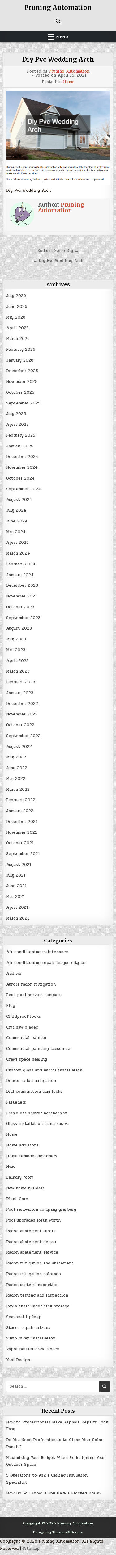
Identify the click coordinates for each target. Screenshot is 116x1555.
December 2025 (22, 371)
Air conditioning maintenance (37, 952)
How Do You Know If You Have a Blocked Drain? (53, 1493)
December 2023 (22, 585)
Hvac (10, 1166)
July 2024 (16, 510)
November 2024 (22, 467)
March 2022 (18, 789)
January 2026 (19, 360)
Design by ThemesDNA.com (58, 1532)
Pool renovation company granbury (41, 1209)
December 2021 (21, 822)
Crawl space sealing (26, 1059)
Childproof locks (23, 1016)
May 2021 (15, 897)
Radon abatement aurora (31, 1231)
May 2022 (15, 779)
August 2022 (19, 747)
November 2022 (21, 714)
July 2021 (15, 875)
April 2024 (17, 542)
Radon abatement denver (31, 1242)
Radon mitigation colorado (33, 1274)
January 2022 (19, 811)
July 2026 (16, 296)
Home (69, 82)
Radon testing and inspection (37, 1295)
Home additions (22, 1145)
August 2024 (19, 500)
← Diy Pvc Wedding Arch (58, 261)
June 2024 (17, 521)
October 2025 (20, 392)
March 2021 (17, 918)
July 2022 (16, 757)
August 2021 (18, 864)
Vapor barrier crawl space (32, 1349)
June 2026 (16, 307)
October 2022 (20, 725)
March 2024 (18, 553)
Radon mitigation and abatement (40, 1263)
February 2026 (20, 349)
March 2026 (18, 339)
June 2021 (16, 886)
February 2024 (21, 564)
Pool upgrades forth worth (33, 1220)
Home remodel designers (31, 1156)
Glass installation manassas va (37, 1124)
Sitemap (31, 1548)
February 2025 (20, 435)
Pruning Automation (58, 7)
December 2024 (22, 457)
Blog (10, 1006)
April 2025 (17, 424)
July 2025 (16, 414)
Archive (13, 973)
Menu (62, 36)
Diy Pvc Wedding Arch (58, 59)
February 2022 (20, 800)
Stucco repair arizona (28, 1328)
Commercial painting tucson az (38, 1049)
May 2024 (16, 532)
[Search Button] (58, 21)
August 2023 (19, 628)
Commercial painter (26, 1038)
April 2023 (17, 661)
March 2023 (18, 671)
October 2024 (20, 478)
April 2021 (17, 907)
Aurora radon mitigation (31, 984)
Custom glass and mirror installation (44, 1070)
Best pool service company (34, 995)
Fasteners (16, 1102)
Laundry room (19, 1177)
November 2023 (21, 596)
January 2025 (19, 446)
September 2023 (23, 618)
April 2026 (17, 328)
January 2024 (20, 575)
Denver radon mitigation (31, 1081)
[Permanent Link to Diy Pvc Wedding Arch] (58, 125)
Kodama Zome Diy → (58, 251)
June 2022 (16, 768)
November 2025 (21, 382)
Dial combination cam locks (34, 1091)
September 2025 (23, 403)
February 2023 (20, 682)
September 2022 (23, 736)
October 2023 (20, 607)
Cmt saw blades (22, 1027)
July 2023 (16, 639)
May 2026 (15, 317)
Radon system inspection (32, 1285)
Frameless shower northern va (36, 1113)
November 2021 (21, 832)
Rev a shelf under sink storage (38, 1306)
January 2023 (19, 693)
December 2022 (22, 704)
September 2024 (23, 489)
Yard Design (18, 1360)
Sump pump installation (30, 1338)
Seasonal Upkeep (23, 1317)
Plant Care (17, 1199)
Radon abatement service (32, 1252)
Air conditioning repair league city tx (45, 963)
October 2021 (20, 843)
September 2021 (23, 854)
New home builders (25, 1188)
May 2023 (15, 650)
